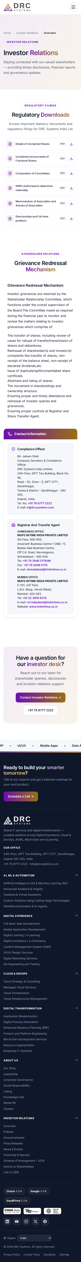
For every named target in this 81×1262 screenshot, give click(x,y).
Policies (8, 1131)
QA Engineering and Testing (22, 964)
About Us (11, 1060)
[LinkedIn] (7, 1221)
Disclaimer (50, 1254)
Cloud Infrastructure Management (25, 998)
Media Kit (10, 1102)
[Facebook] (45, 1221)
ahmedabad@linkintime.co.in (46, 569)
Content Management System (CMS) (27, 946)
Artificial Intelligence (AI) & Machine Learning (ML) (36, 883)
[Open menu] (73, 7)
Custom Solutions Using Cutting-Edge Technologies (37, 900)
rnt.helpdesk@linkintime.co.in (47, 602)
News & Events (13, 1149)
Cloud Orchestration (16, 993)
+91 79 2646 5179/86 (36, 560)
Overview (10, 1126)
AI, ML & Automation (19, 875)
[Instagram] (26, 1221)
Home (7, 32)
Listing (8, 1091)
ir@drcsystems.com (40, 507)
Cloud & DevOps (15, 973)
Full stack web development (22, 923)
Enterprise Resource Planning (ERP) (26, 1027)
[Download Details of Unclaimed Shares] (71, 144)
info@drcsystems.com (44, 864)
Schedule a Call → (21, 796)
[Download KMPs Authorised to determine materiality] (71, 188)
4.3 (37, 1191)
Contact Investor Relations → (40, 697)
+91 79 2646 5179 (35, 565)
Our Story (10, 1068)
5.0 (15, 1200)
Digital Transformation (23, 1008)
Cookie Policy (32, 1254)
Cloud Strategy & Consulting (22, 981)
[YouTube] (16, 1221)
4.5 (13, 1191)
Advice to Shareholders (19, 1166)
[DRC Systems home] (17, 7)
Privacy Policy (12, 1254)
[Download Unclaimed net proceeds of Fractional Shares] (71, 158)
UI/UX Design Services (18, 952)
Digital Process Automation (21, 1022)
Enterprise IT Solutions (18, 1050)
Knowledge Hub (14, 1097)
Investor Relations (27, 32)
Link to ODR (11, 1172)
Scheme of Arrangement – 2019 (24, 1160)
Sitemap (64, 1254)
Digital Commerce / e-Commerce (25, 940)
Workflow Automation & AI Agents (25, 906)
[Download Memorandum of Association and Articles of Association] (71, 203)
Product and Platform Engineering (25, 1033)
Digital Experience (18, 915)
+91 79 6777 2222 (40, 503)
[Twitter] (35, 1221)
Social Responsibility (17, 1085)
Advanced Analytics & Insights (23, 889)
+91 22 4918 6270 (34, 598)
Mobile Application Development (24, 929)
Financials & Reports (16, 1155)
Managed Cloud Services (20, 987)
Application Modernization (20, 1016)
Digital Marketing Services (20, 958)
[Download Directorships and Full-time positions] (71, 218)
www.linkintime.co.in (43, 606)
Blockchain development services (25, 1039)
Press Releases (13, 1143)
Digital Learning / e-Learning (22, 935)
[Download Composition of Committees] (71, 173)
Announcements (14, 1137)
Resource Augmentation (19, 1045)
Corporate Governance (18, 1079)
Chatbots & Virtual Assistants (22, 894)
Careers (9, 1108)
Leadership (11, 1074)
